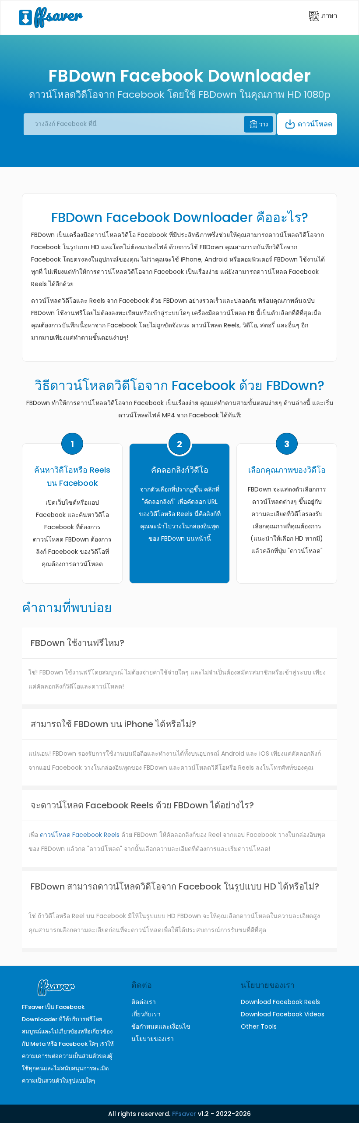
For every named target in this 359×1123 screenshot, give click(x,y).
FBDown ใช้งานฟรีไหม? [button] (77, 643)
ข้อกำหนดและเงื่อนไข (160, 1026)
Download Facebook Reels (280, 1001)
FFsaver (184, 1113)
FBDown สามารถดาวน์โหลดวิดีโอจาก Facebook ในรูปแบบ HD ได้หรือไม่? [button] (175, 886)
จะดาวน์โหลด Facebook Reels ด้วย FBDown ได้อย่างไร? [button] (142, 805)
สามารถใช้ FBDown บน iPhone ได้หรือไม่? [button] (113, 724)
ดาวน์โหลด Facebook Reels (80, 834)
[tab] (179, 643)
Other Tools (259, 1026)
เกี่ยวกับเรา (146, 1014)
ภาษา (328, 15)
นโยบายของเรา (152, 1038)
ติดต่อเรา (143, 1001)
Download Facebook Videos (282, 1014)
